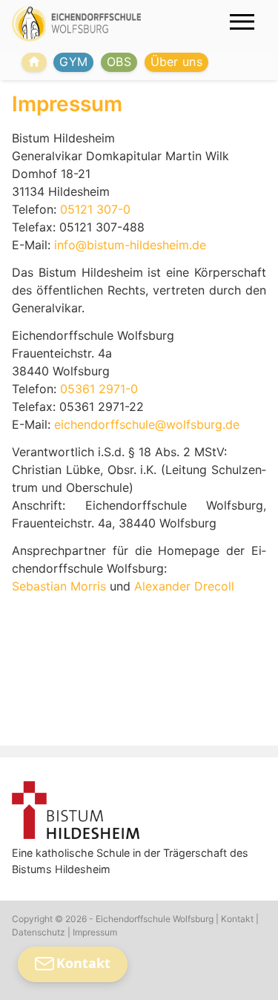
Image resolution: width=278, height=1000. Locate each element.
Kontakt (237, 918)
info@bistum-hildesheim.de (130, 244)
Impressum (95, 932)
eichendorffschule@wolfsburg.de (146, 424)
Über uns (176, 61)
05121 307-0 (95, 209)
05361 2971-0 (99, 388)
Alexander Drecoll (184, 586)
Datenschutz (38, 932)
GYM (73, 61)
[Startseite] (34, 62)
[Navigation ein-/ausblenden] (242, 22)
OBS (119, 61)
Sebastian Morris (59, 586)
